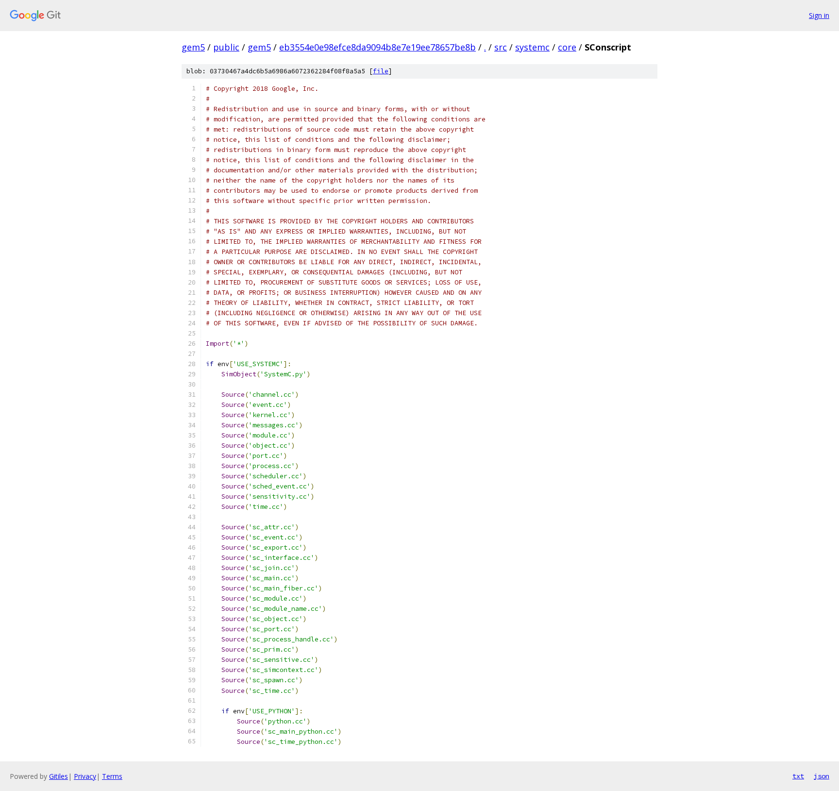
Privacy (85, 776)
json (821, 776)
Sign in (819, 15)
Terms (112, 776)
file (380, 71)
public (226, 47)
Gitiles (58, 776)
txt (798, 776)
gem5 (193, 47)
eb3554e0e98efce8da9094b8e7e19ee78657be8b (377, 47)
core (567, 47)
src (500, 47)
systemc (532, 47)
